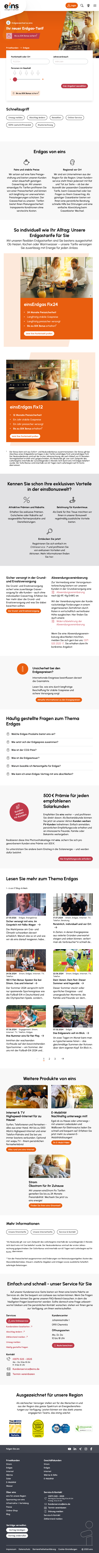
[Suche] (82, 5)
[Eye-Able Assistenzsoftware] (88, 5)
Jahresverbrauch (60, 56)
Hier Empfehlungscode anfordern (75, 859)
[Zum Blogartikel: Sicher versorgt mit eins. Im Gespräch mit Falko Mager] (26, 917)
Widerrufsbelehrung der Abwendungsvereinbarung (70, 623)
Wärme (9, 1475)
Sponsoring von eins (15, 1499)
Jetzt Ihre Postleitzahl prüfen (39, 333)
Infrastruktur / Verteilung (17, 1503)
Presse (9, 1507)
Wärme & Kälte (50, 1475)
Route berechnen (64, 1345)
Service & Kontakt (67, 1232)
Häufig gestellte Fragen (17, 1347)
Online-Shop (12, 1510)
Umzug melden (15, 117)
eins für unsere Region (16, 1496)
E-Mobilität (11, 1482)
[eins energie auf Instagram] (85, 1449)
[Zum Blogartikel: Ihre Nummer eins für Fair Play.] (26, 1028)
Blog (8, 1514)
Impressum (11, 1549)
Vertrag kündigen (17, 1530)
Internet (10, 1471)
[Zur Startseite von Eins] (13, 5)
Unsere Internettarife (42, 1232)
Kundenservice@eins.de (26, 1369)
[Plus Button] (42, 79)
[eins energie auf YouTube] (69, 1449)
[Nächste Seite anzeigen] (62, 1059)
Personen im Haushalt (21, 68)
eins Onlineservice (19, 1321)
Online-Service (75, 117)
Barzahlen (56, 117)
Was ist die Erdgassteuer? (25, 757)
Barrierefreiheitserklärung (44, 1549)
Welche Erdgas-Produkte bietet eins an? (33, 734)
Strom (9, 1464)
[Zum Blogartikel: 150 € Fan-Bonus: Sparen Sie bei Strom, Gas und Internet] (26, 974)
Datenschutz (24, 1549)
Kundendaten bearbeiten (18, 1326)
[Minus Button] (10, 79)
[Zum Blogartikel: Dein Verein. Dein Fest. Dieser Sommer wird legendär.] (73, 974)
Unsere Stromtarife (17, 1232)
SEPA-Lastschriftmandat (19, 125)
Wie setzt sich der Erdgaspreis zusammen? (34, 742)
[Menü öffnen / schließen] (95, 5)
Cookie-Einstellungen (67, 1549)
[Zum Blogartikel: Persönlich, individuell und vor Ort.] (73, 918)
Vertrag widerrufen (17, 1535)
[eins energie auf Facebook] (91, 1449)
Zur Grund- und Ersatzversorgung (23, 611)
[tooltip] (90, 295)
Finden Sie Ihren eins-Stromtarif (45, 1205)
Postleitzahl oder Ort (20, 56)
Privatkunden (12, 48)
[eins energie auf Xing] (80, 1449)
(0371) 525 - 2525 (22, 1359)
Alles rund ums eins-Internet (21, 1149)
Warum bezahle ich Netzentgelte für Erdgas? (36, 765)
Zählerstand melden (15, 1337)
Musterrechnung (45, 125)
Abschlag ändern (37, 117)
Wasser (9, 1486)
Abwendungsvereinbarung (70, 592)
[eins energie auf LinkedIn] (74, 1449)
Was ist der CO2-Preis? (23, 749)
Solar (8, 1478)
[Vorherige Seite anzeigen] (37, 1059)
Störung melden (55, 1511)
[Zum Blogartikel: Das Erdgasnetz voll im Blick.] (73, 1027)
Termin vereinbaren (24, 1374)
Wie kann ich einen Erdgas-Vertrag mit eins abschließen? (42, 773)
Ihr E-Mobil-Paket (61, 1142)
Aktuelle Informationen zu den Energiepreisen (59, 700)
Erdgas (26, 48)
